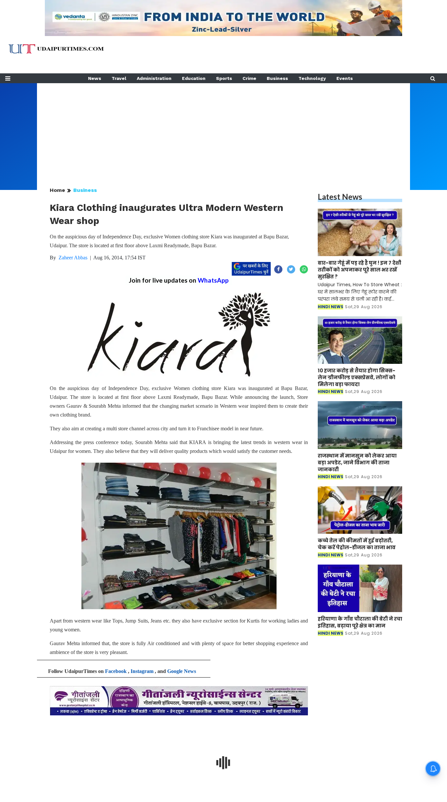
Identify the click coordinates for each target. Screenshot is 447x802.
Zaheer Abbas (73, 257)
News (94, 78)
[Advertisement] (223, 129)
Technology (312, 78)
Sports (224, 78)
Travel (119, 78)
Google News (181, 671)
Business (277, 78)
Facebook (116, 671)
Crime (249, 78)
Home (57, 190)
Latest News (340, 196)
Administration (154, 78)
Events (344, 78)
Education (194, 78)
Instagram (142, 671)
